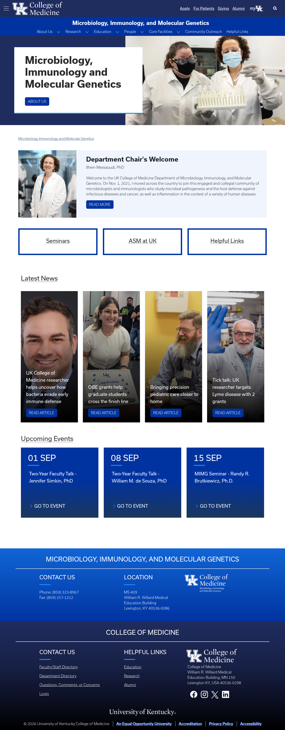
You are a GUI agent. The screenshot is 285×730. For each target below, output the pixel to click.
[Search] (276, 8)
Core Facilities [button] (160, 32)
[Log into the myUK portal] (256, 8)
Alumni (238, 8)
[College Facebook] (193, 696)
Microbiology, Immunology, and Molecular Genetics (56, 138)
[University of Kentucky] (142, 712)
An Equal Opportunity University (144, 724)
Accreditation (190, 724)
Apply (185, 8)
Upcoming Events (47, 438)
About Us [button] (45, 32)
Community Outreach (203, 32)
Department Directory (57, 676)
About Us (37, 101)
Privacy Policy (221, 724)
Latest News (39, 278)
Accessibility (251, 724)
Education (132, 667)
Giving (223, 8)
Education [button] (102, 32)
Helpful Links (237, 32)
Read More (100, 205)
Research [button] (73, 32)
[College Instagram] (204, 696)
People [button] (130, 32)
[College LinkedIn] (225, 696)
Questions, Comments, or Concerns (69, 685)
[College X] (214, 695)
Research (132, 676)
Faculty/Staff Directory (58, 667)
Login (44, 694)
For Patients (203, 8)
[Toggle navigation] (6, 8)
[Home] (37, 8)
